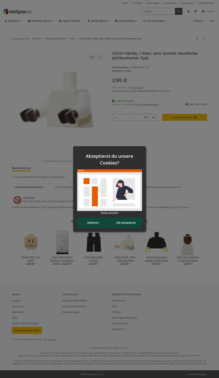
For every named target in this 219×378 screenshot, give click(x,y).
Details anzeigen (109, 212)
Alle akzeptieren (126, 222)
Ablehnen (93, 222)
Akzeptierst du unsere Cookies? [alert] (109, 159)
